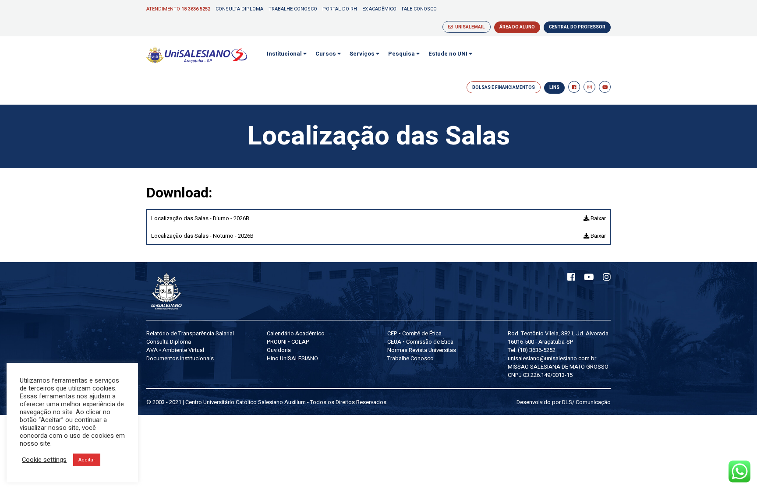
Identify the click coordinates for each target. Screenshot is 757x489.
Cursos (326, 53)
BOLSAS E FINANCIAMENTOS (503, 87)
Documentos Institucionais (180, 358)
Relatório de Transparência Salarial (190, 333)
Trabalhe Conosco (293, 9)
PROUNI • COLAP (288, 342)
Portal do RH (339, 9)
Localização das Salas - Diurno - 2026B (200, 218)
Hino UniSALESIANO (292, 358)
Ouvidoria (279, 350)
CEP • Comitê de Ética (414, 333)
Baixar (597, 218)
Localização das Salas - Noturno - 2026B (202, 236)
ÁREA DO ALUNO (517, 27)
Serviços (363, 53)
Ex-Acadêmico (379, 9)
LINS (554, 87)
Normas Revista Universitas (421, 350)
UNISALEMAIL (469, 27)
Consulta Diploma (239, 9)
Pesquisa (402, 53)
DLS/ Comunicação (586, 402)
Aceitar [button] (86, 460)
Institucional (285, 53)
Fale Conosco (419, 9)
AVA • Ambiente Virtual (175, 350)
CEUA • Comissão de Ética (420, 342)
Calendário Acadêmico (296, 333)
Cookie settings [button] (44, 460)
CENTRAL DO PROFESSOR (577, 27)
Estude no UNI (448, 53)
